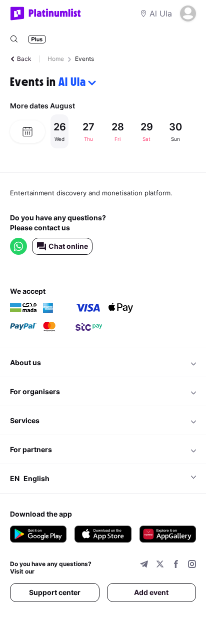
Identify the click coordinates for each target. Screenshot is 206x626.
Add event (151, 592)
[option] (123, 131)
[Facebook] (176, 565)
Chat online (68, 246)
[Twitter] (160, 565)
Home (56, 58)
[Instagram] (192, 565)
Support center (54, 592)
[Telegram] (144, 565)
